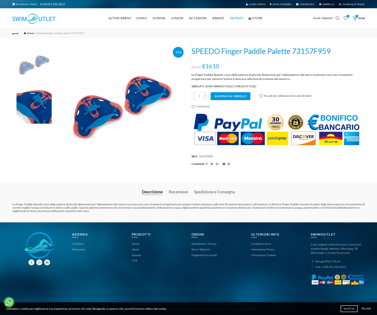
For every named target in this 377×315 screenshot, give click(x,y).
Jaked (135, 249)
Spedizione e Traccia (203, 243)
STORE (257, 18)
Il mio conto (257, 4)
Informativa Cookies (263, 255)
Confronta (202, 106)
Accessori (198, 18)
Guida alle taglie (354, 4)
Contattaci (307, 4)
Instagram (39, 262)
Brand (218, 18)
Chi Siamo (78, 243)
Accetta (349, 308)
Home (30, 33)
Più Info (366, 308)
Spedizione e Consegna (214, 191)
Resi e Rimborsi (200, 249)
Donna (159, 18)
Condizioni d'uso (261, 243)
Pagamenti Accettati (204, 255)
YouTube (47, 262)
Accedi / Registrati (322, 18)
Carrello (328, 4)
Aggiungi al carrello (230, 96)
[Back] (15, 33)
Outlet (236, 18)
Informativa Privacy (263, 249)
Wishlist (348, 16)
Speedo (136, 255)
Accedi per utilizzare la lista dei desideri (287, 95)
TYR (134, 260)
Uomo (141, 18)
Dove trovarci (282, 4)
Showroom (78, 249)
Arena (135, 243)
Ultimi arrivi (119, 18)
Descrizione (152, 191)
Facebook (31, 262)
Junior (177, 18)
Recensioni (178, 191)
